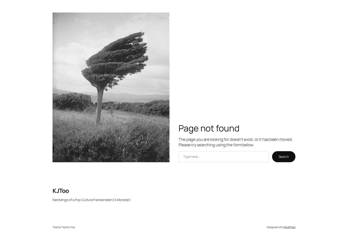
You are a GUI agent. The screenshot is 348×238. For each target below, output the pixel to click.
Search (284, 156)
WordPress (289, 227)
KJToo (61, 191)
